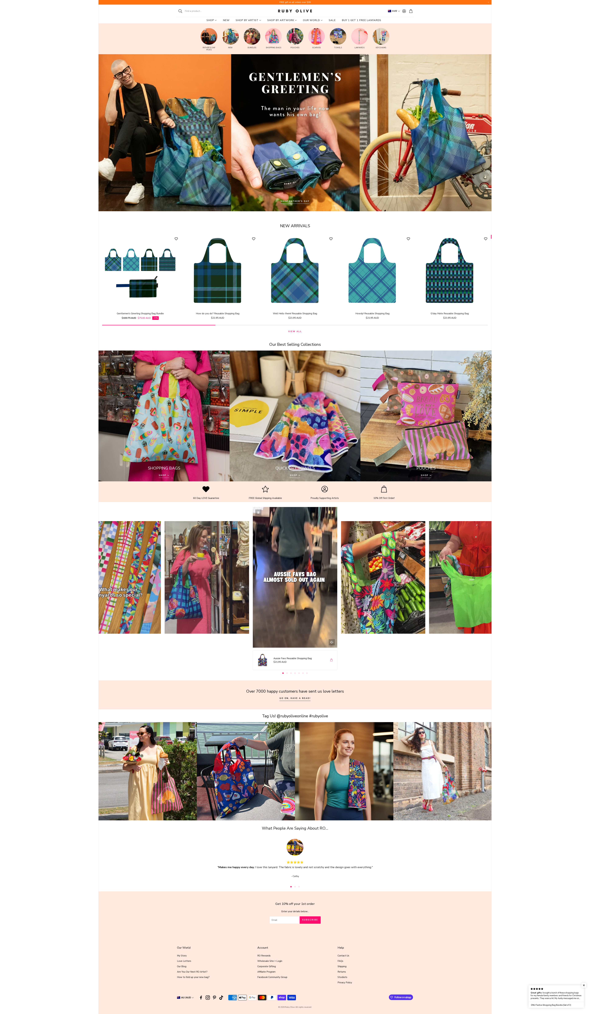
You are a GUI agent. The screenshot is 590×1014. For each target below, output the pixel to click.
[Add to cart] (331, 660)
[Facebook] (201, 997)
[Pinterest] (214, 997)
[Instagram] (208, 997)
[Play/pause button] (258, 512)
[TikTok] (221, 997)
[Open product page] (140, 271)
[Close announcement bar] (488, 2)
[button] (196, 11)
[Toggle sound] (332, 642)
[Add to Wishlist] (177, 238)
